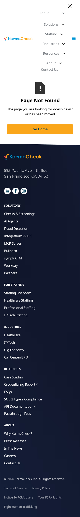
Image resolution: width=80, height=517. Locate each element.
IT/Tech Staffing (15, 315)
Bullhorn (10, 251)
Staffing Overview (17, 293)
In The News (13, 448)
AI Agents (11, 221)
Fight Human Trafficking (20, 507)
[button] (52, 13)
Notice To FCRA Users (18, 497)
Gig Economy (14, 350)
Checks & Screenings (19, 214)
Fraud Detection (16, 228)
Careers (10, 455)
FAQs (8, 392)
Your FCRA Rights (50, 497)
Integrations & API (17, 236)
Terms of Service (15, 488)
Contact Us (49, 69)
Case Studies (13, 377)
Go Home (40, 129)
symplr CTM (13, 258)
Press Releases (15, 441)
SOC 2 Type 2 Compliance (23, 399)
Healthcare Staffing (18, 300)
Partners (10, 273)
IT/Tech (9, 342)
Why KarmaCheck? (18, 433)
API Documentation (18, 406)
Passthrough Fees (17, 413)
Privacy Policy (41, 488)
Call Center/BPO (16, 357)
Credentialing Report (19, 384)
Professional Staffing (19, 307)
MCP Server (13, 243)
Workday (11, 265)
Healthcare (12, 335)
